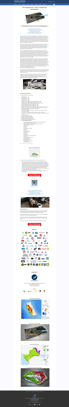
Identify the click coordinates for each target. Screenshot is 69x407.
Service (40, 4)
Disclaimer (30, 391)
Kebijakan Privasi (41, 391)
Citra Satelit (44, 4)
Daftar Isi (27, 391)
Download (31, 4)
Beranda (15, 4)
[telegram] (54, 2)
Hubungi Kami (33, 391)
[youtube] (50, 2)
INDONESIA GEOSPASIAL (20, 1)
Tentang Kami (37, 391)
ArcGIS (21, 52)
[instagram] (52, 2)
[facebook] (49, 2)
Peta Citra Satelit (26, 134)
